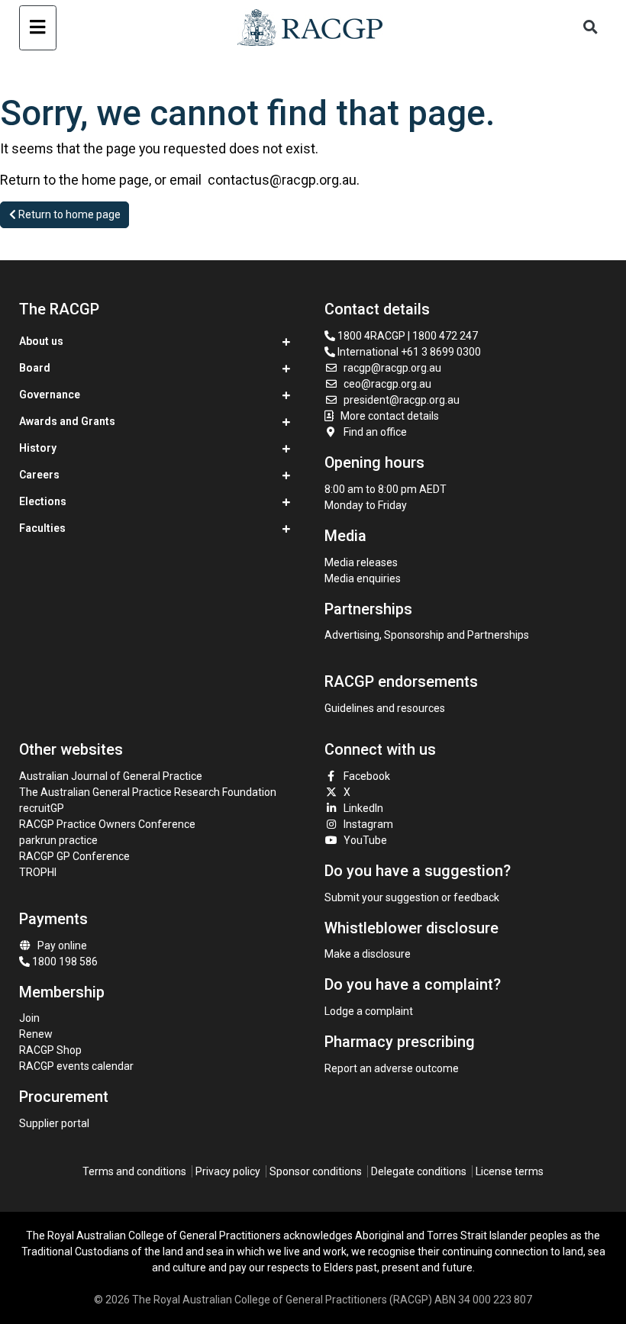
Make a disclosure (367, 954)
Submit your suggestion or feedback (411, 897)
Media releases (361, 562)
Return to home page (68, 214)
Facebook (367, 776)
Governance (49, 394)
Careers (39, 475)
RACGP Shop (50, 1050)
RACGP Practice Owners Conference (107, 824)
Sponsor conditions (315, 1171)
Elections (42, 501)
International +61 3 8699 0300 (408, 352)
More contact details (389, 416)
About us (41, 341)
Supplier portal (54, 1123)
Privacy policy (227, 1171)
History (37, 448)
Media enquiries (362, 578)
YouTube (365, 840)
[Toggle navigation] (37, 27)
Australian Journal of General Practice (110, 776)
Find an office (375, 432)
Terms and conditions (134, 1171)
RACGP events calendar (76, 1066)
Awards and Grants (67, 421)
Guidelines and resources (384, 708)
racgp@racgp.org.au (392, 368)
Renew (36, 1034)
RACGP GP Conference (74, 856)
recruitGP (41, 808)
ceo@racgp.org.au (387, 384)
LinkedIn (363, 808)
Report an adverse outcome (391, 1068)
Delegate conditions (418, 1171)
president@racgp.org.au (402, 400)
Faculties (42, 528)
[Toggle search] (590, 27)
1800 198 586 (64, 961)
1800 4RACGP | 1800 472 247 (406, 336)
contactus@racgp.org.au (282, 180)
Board (34, 368)
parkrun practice (58, 840)
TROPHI (37, 872)
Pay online (62, 945)
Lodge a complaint (368, 1011)
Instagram (368, 824)
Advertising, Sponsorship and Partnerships (426, 635)
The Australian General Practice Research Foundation (147, 792)
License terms (510, 1171)
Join (29, 1018)
